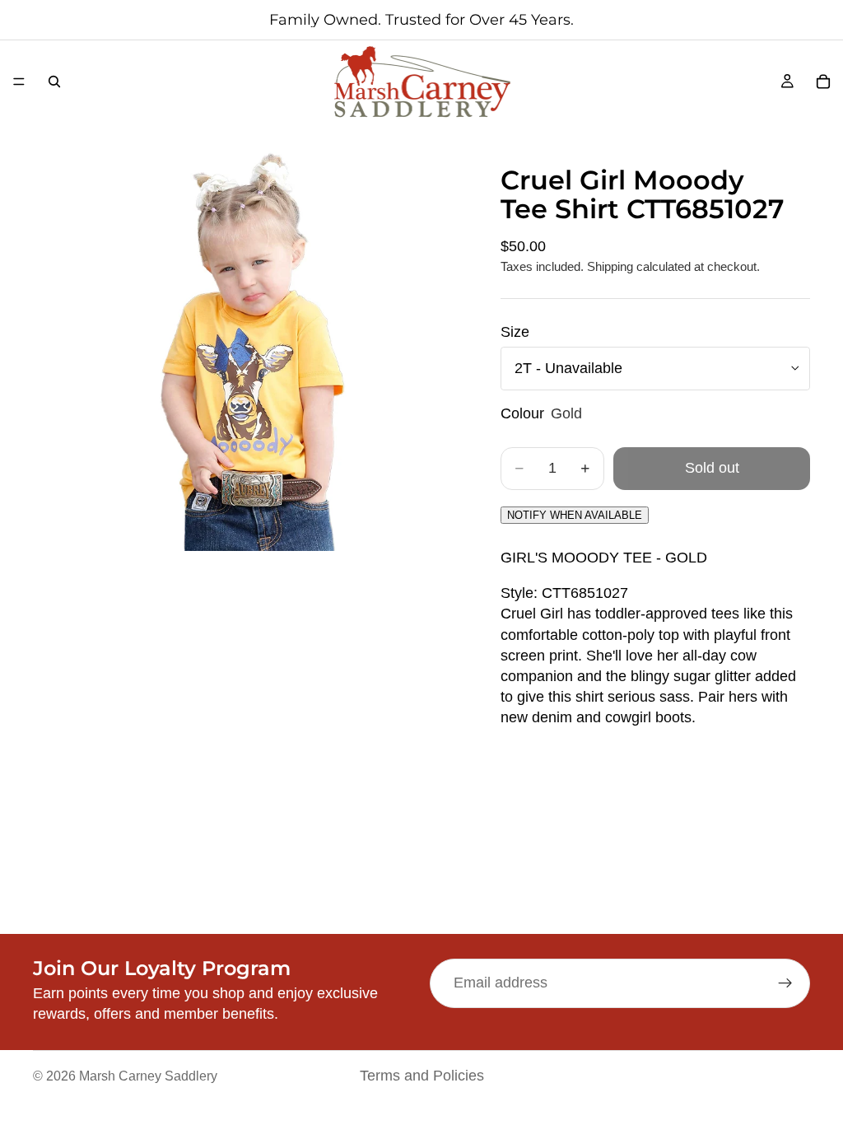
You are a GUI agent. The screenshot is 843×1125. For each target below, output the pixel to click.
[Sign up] (785, 983)
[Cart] (823, 81)
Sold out (712, 468)
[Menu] (19, 81)
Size (515, 332)
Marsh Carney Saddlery (148, 1076)
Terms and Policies (422, 1075)
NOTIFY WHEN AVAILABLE (574, 515)
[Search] (54, 81)
